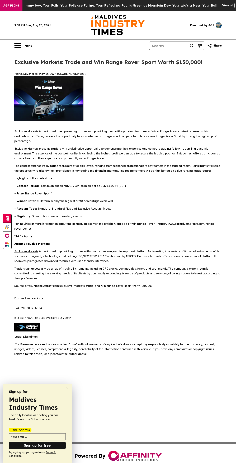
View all (227, 5)
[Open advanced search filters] (200, 46)
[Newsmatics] (7, 244)
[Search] (192, 46)
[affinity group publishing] (7, 236)
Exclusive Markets (26, 251)
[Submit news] (7, 218)
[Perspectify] (7, 227)
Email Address (20, 430)
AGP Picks (11, 5)
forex (140, 268)
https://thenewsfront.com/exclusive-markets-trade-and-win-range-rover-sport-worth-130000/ (88, 286)
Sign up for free (37, 445)
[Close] (67, 388)
